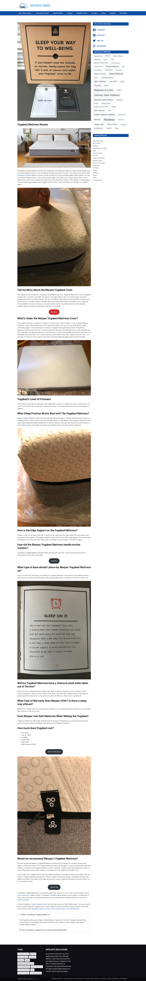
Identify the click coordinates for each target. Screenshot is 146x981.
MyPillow (96, 103)
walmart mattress (112, 124)
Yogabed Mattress (29, 418)
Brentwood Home (98, 66)
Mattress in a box (103, 90)
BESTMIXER (123, 13)
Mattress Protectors (99, 163)
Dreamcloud (109, 70)
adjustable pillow (98, 56)
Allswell (107, 56)
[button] (54, 914)
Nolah (109, 110)
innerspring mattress (107, 77)
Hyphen (96, 77)
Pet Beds (96, 168)
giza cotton (118, 70)
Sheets (95, 175)
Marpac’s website (25, 175)
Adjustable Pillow (98, 141)
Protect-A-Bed (121, 114)
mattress (39, 904)
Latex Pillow (113, 81)
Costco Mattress (98, 70)
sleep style (120, 119)
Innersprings (58, 13)
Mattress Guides (25, 13)
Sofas (103, 13)
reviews (45, 904)
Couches (95, 155)
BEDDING (112, 13)
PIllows (94, 13)
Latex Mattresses (42, 13)
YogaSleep (53, 895)
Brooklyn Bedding (112, 66)
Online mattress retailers (104, 114)
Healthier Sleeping (100, 74)
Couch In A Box (97, 153)
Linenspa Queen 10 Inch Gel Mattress (67, 909)
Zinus (116, 128)
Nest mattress (99, 110)
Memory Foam (82, 13)
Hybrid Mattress (116, 74)
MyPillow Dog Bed (106, 103)
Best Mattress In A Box (100, 148)
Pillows (95, 170)
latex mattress (100, 81)
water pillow (123, 124)
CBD (123, 66)
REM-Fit (97, 120)
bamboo (106, 59)
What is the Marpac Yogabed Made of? (36, 915)
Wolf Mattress (98, 128)
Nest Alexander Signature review (39, 909)
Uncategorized (97, 180)
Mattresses (96, 165)
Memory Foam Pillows (103, 100)
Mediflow (119, 90)
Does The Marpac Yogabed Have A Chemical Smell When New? (44, 930)
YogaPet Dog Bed (23, 900)
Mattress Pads (97, 160)
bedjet (112, 59)
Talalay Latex (99, 124)
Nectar (114, 107)
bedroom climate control (101, 63)
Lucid (106, 85)
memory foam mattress (107, 95)
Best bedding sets (115, 63)
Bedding (95, 146)
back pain (97, 59)
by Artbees (36, 979)
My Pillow (119, 100)
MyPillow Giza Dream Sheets (101, 106)
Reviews (109, 119)
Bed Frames (97, 143)
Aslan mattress (118, 56)
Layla (122, 81)
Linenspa (97, 85)
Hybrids (70, 13)
